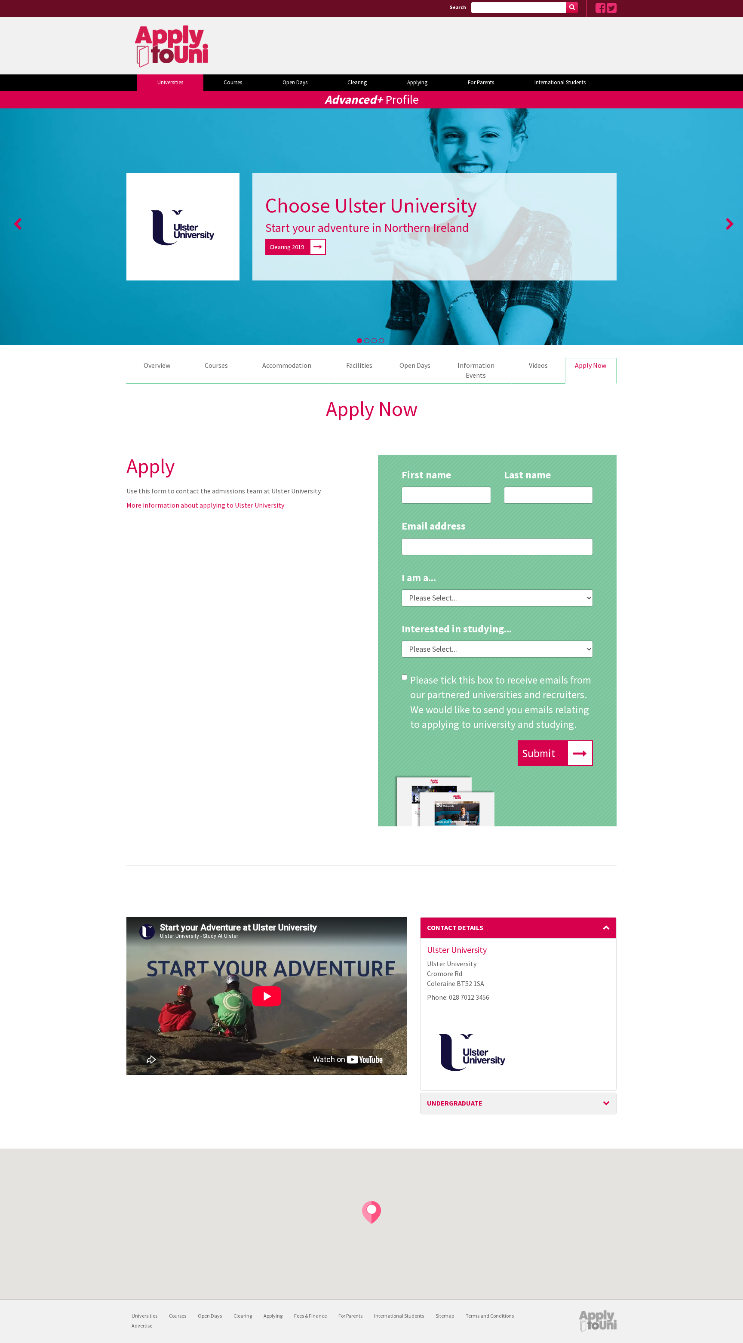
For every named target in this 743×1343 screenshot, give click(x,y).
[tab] (519, 928)
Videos (538, 365)
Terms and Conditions (490, 1315)
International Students (560, 82)
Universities (170, 82)
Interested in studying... (457, 628)
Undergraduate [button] (454, 1103)
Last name (527, 474)
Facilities (359, 365)
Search (458, 7)
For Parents (481, 82)
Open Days (294, 82)
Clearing (357, 82)
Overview (157, 365)
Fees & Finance (310, 1315)
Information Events (475, 370)
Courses (233, 82)
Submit (538, 753)
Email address (434, 526)
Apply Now (590, 365)
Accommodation (286, 365)
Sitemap (445, 1315)
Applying (417, 82)
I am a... (419, 577)
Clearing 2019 (287, 247)
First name (426, 474)
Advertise (142, 1325)
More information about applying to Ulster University (205, 505)
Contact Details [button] (455, 927)
